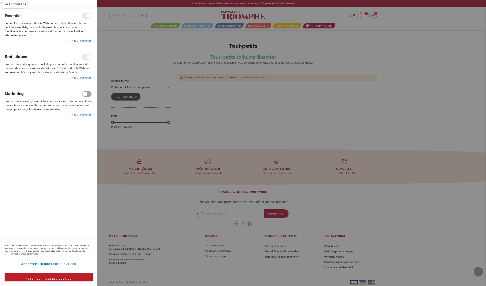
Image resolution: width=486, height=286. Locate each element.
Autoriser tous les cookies (49, 278)
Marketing (87, 94)
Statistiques (87, 57)
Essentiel (87, 16)
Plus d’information (81, 40)
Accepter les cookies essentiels (48, 264)
